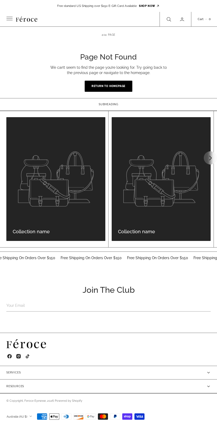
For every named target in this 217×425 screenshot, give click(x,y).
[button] (9, 19)
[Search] (168, 19)
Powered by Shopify (68, 401)
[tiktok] (27, 356)
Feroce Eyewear (35, 401)
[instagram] (18, 356)
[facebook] (9, 356)
